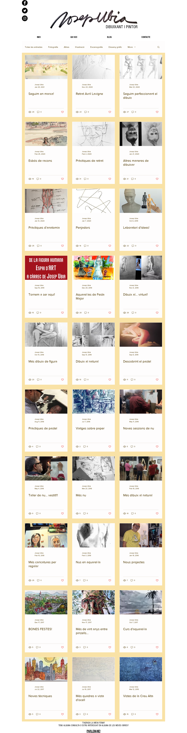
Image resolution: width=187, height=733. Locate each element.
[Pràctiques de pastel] (46, 402)
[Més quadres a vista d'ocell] (93, 669)
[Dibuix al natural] (93, 335)
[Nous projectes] (141, 535)
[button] (158, 47)
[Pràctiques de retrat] (93, 134)
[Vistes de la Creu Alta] (141, 669)
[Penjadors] (93, 201)
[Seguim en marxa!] (46, 67)
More (130, 47)
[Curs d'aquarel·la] (141, 602)
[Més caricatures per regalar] (46, 535)
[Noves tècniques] (46, 669)
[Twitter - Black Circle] (25, 10)
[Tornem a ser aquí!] (46, 268)
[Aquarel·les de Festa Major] (93, 268)
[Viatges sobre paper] (93, 402)
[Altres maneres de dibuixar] (141, 134)
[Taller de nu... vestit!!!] (46, 468)
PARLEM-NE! (93, 731)
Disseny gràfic (115, 47)
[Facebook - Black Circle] (25, 3)
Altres (66, 47)
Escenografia (96, 47)
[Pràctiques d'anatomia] (46, 201)
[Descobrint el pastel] (141, 335)
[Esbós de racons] (46, 134)
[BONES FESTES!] (46, 602)
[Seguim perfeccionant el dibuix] (141, 67)
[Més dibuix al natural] (141, 468)
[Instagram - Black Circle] (25, 18)
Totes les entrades (33, 47)
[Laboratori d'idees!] (141, 201)
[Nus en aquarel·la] (93, 535)
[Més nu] (93, 468)
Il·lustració (79, 47)
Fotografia (53, 47)
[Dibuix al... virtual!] (141, 268)
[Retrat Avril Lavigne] (93, 67)
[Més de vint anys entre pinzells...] (93, 602)
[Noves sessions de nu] (141, 402)
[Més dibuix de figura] (46, 335)
